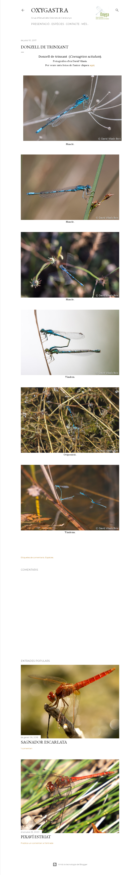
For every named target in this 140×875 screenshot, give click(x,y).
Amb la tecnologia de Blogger (72, 864)
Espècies (57, 24)
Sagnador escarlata (44, 742)
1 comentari (26, 748)
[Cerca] (117, 9)
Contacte (73, 24)
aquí (92, 65)
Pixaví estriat (36, 836)
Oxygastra (49, 10)
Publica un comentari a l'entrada (37, 843)
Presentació (40, 24)
